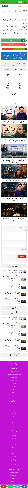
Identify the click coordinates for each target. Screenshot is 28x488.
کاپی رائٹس (14, 435)
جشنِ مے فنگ (14, 426)
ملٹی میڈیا (14, 444)
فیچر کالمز (14, 414)
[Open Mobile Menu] (25, 2)
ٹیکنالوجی (14, 408)
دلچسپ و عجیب (14, 438)
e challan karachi (14, 396)
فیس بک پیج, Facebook (14, 472)
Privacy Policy (14, 381)
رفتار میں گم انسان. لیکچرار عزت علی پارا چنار (14, 121)
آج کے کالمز (14, 417)
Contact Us (14, 384)
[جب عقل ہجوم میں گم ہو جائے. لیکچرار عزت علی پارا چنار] (23, 301)
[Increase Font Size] (5, 63)
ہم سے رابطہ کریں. (14, 454)
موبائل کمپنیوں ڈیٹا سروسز (14, 448)
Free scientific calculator (14, 390)
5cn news (18, 64)
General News (14, 378)
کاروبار (14, 451)
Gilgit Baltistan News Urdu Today (14, 375)
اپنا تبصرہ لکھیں (23, 230)
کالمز (14, 412)
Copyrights (14, 387)
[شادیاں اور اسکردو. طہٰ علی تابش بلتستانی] (23, 294)
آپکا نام (24, 242)
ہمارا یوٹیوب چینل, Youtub (14, 469)
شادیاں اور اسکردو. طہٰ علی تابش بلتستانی (14, 180)
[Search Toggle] (6, 2)
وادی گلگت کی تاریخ (14, 457)
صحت (14, 441)
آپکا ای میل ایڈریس (22, 249)
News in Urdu (14, 371)
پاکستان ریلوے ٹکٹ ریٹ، (14, 423)
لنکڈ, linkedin (14, 478)
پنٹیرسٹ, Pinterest (14, 481)
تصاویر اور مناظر (14, 420)
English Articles (14, 393)
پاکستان (14, 405)
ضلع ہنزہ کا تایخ (14, 460)
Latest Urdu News (14, 368)
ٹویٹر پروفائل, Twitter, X (14, 475)
